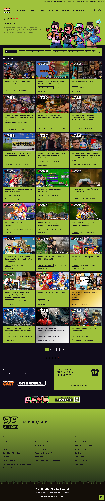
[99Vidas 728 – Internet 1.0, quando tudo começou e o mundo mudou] (19, 142)
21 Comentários (11, 199)
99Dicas (79, 464)
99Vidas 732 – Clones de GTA (82, 81)
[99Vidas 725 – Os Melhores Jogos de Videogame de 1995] (19, 178)
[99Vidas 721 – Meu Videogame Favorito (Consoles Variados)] (52, 211)
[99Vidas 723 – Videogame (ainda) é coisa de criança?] (86, 178)
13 (16, 91)
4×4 (5, 445)
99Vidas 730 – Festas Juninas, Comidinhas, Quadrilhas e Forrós (50, 116)
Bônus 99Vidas (83, 442)
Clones (22, 52)
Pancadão (39, 445)
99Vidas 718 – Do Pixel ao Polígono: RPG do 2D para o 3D (51, 258)
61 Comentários (22, 301)
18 (85, 164)
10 (53, 129)
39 (15, 229)
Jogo (43, 10)
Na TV (74, 129)
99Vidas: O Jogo (84, 445)
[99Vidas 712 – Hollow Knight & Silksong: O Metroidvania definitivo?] (52, 317)
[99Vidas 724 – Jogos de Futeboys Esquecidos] (52, 178)
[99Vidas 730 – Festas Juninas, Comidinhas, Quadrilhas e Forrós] (52, 104)
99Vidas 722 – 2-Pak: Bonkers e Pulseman (16, 224)
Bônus (34, 10)
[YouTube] (33, 422)
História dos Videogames (17, 464)
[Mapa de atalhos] (101, 497)
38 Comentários (18, 265)
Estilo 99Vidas (44, 129)
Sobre (77, 437)
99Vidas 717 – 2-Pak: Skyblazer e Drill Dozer (85, 258)
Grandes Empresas (12, 337)
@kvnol (61, 496)
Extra (6, 456)
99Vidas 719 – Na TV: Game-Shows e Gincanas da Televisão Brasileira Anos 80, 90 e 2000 (19, 259)
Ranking (65, 10)
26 (83, 198)
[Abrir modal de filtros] (98, 51)
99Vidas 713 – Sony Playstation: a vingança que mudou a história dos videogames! (18, 330)
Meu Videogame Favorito (47, 229)
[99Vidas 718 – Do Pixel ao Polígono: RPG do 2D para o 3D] (52, 245)
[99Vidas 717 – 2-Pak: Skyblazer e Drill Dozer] (86, 245)
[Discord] (46, 422)
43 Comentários (61, 265)
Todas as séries (11, 52)
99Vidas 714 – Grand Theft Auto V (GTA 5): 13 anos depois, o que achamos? (84, 294)
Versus (48, 52)
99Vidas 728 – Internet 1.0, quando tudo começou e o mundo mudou (18, 154)
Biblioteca (81, 460)
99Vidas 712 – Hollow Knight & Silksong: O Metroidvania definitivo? (51, 329)
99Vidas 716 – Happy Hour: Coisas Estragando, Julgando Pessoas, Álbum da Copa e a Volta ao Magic (19, 294)
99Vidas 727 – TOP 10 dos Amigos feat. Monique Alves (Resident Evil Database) (52, 155)
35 (16, 164)
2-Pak (95, 52)
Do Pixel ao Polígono (76, 52)
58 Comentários (78, 340)
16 (60, 229)
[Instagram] (37, 422)
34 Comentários (87, 301)
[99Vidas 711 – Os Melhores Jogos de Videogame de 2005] (86, 317)
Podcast (21, 10)
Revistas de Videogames (48, 460)
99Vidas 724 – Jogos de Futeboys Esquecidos (50, 190)
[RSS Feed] (24, 422)
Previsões (40, 449)
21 (81, 129)
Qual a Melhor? (43, 453)
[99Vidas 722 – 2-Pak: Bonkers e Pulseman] (19, 211)
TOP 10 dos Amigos (60, 52)
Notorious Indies (44, 442)
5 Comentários (61, 88)
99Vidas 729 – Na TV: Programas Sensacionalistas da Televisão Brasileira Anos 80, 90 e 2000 (83, 117)
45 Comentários (54, 336)
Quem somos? (79, 10)
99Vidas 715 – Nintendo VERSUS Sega (52, 292)
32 (83, 265)
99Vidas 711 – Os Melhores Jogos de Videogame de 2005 (85, 329)
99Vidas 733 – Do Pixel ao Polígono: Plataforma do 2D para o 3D (51, 82)
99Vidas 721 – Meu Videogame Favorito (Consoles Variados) (49, 224)
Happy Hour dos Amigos (35, 52)
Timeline (53, 10)
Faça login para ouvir (78, 381)
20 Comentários (54, 195)
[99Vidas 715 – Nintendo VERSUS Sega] (52, 281)
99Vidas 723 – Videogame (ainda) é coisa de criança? (85, 190)
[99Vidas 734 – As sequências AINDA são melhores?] (19, 70)
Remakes (9, 91)
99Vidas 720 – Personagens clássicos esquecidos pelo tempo (85, 224)
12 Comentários (86, 88)
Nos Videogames (11, 467)
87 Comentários (27, 336)
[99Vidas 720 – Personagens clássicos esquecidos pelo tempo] (86, 211)
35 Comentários (61, 162)
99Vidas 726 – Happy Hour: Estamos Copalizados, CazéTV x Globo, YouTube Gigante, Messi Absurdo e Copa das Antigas (86, 156)
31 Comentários (52, 301)
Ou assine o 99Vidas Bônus (79, 385)
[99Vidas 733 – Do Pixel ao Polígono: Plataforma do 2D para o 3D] (52, 70)
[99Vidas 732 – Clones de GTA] (86, 70)
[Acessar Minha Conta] (94, 10)
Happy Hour (76, 164)
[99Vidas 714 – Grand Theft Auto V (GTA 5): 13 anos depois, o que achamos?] (86, 281)
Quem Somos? (81, 449)
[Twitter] (42, 422)
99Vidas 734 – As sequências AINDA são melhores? (18, 82)
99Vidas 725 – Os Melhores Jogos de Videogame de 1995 (18, 190)
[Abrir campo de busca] (99, 10)
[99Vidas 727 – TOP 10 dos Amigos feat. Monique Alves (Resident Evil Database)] (52, 142)
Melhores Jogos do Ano (13, 195)
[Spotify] (29, 422)
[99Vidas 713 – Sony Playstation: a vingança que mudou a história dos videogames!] (19, 317)
